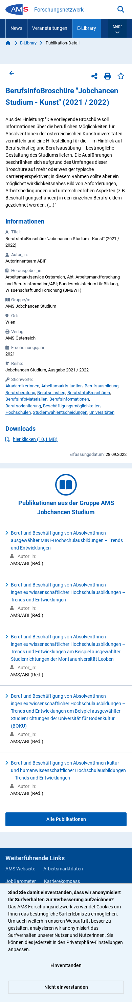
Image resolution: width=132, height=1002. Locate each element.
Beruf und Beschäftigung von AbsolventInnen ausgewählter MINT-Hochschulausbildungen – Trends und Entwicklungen (67, 540)
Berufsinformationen (69, 399)
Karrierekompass (62, 881)
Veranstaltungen (49, 28)
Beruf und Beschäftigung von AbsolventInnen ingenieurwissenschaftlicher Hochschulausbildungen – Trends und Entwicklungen (68, 592)
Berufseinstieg (51, 392)
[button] (117, 28)
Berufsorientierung (23, 405)
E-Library (86, 28)
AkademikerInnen (22, 385)
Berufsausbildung (101, 385)
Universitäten (101, 412)
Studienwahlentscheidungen (60, 412)
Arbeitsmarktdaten (63, 868)
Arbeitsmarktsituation (62, 385)
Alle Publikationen (66, 819)
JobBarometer (20, 881)
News (16, 28)
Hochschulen (18, 412)
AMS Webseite (20, 868)
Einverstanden (66, 965)
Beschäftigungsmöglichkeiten (72, 405)
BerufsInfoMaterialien (26, 399)
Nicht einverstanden (66, 987)
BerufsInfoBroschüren (88, 392)
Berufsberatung (20, 392)
